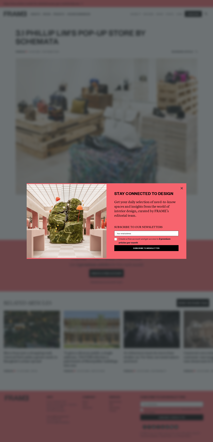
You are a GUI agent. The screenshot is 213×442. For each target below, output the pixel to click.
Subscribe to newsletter (146, 248)
